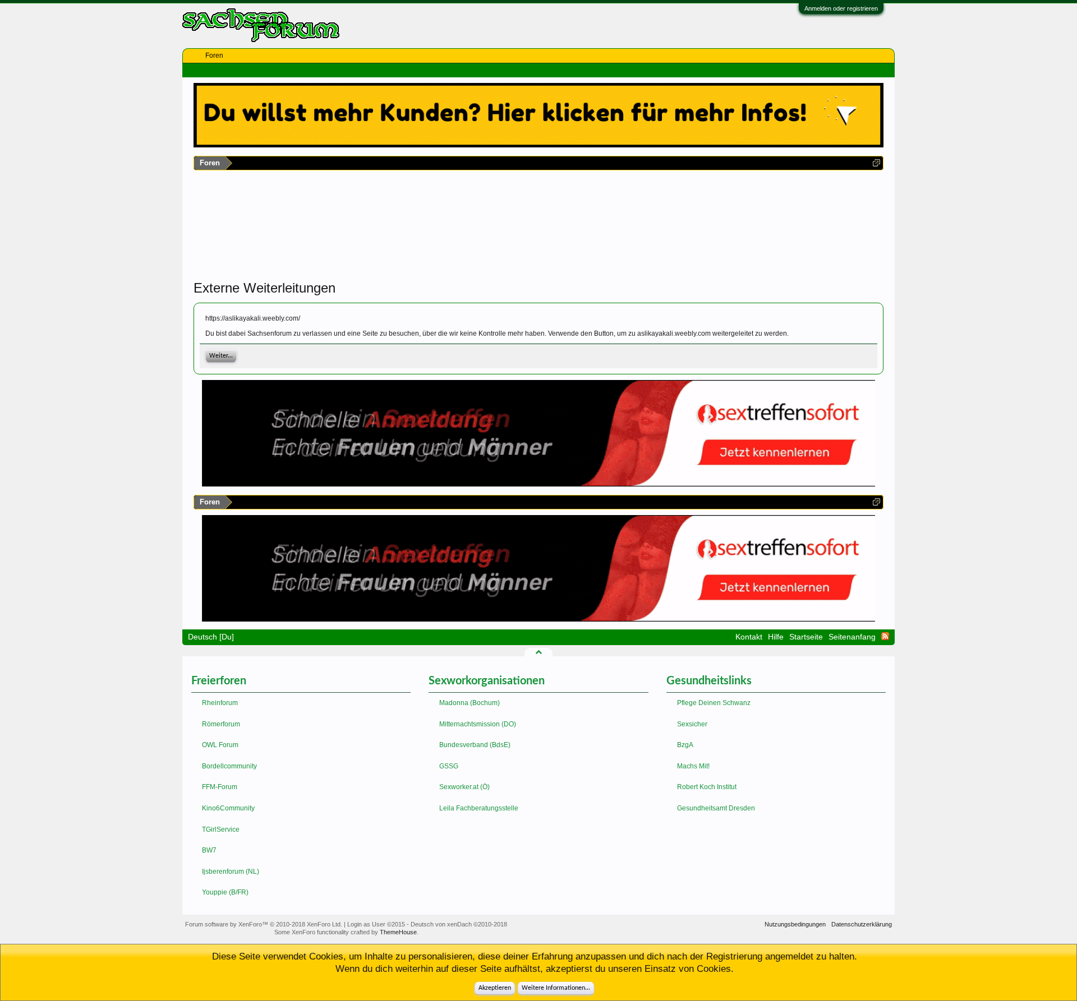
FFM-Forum (219, 787)
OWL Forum (220, 745)
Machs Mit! (693, 766)
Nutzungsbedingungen (795, 924)
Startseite (806, 636)
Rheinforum (220, 703)
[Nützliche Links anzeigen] (876, 162)
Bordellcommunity (229, 766)
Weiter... (221, 356)
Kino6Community (228, 808)
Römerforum (221, 724)
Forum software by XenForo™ (263, 924)
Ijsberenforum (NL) (230, 871)
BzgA (685, 745)
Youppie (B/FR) (225, 892)
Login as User (376, 924)
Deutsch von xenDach (459, 924)
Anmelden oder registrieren (841, 8)
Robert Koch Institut (707, 787)
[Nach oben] (538, 652)
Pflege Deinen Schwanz (714, 703)
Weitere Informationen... (556, 988)
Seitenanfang (852, 636)
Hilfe (776, 636)
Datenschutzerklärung (861, 924)
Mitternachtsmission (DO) (477, 724)
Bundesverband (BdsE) (474, 745)
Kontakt (748, 636)
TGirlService (221, 829)
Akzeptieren (494, 988)
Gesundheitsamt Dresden (716, 808)
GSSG (448, 766)
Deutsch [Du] (211, 636)
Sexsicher (692, 724)
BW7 (209, 850)
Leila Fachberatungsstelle (478, 808)
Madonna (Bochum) (469, 703)
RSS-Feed (885, 636)
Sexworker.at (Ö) (464, 787)
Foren (214, 55)
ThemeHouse (398, 932)
